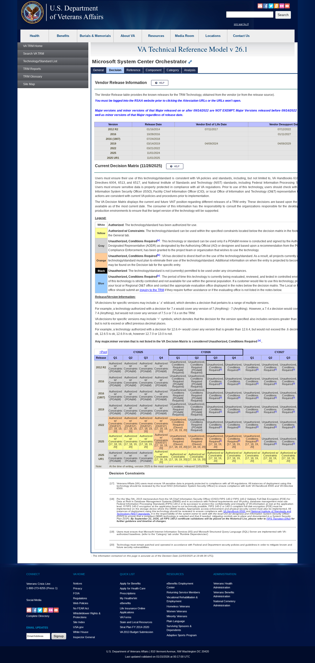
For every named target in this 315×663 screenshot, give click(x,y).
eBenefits (125, 603)
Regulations (80, 598)
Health (34, 36)
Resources (156, 36)
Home (33, 46)
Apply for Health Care (132, 588)
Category (173, 70)
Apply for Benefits (130, 583)
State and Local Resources (136, 622)
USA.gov (78, 627)
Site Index (79, 622)
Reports (32, 69)
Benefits (63, 36)
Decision (115, 70)
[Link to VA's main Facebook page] (265, 5)
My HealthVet (128, 598)
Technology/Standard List (40, 61)
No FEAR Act (81, 608)
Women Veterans (177, 611)
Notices (77, 583)
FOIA (76, 593)
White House (80, 632)
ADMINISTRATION (224, 574)
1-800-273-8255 (36, 588)
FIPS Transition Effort (279, 518)
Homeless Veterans (178, 606)
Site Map (29, 84)
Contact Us (241, 36)
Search (33, 53)
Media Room (184, 36)
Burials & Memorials (95, 36)
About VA (128, 36)
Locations (212, 36)
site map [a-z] (241, 24)
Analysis (189, 70)
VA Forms (125, 617)
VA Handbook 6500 (234, 511)
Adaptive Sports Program (182, 635)
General (98, 70)
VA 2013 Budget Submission (136, 632)
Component (153, 70)
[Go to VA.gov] (62, 12)
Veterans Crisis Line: (38, 583)
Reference (133, 70)
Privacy (77, 588)
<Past (103, 352)
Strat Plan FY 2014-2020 (134, 627)
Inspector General (84, 637)
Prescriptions (128, 593)
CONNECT (33, 574)
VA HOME (79, 574)
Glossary (32, 76)
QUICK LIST (127, 574)
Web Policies (80, 603)
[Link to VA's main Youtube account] (287, 5)
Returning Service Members (183, 592)
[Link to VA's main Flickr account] (281, 5)
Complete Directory (37, 615)
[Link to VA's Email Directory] (260, 5)
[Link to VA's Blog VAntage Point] (276, 5)
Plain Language (176, 621)
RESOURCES (175, 574)
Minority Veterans (177, 616)
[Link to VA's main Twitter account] (271, 5)
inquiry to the (152, 290)
